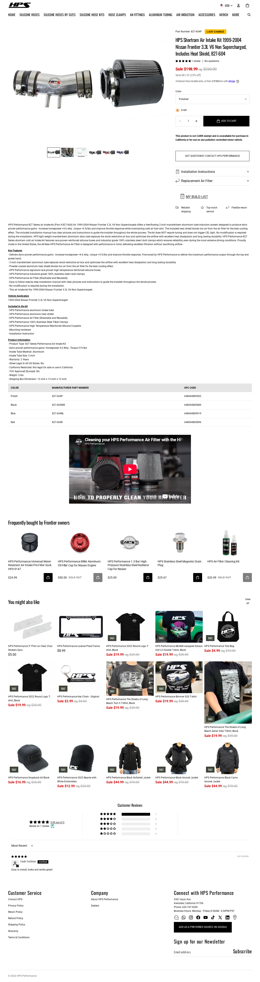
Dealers (95, 905)
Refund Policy (15, 918)
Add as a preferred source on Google (203, 927)
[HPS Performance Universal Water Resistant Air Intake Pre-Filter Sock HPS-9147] (30, 542)
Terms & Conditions (18, 937)
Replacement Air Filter (196, 181)
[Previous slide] (12, 85)
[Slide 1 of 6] (54, 152)
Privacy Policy (16, 905)
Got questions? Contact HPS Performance (212, 156)
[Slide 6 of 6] (123, 152)
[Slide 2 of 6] (67, 152)
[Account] (238, 5)
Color (178, 91)
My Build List (197, 197)
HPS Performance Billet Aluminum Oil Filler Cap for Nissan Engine (79, 563)
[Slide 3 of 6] (81, 152)
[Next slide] (163, 85)
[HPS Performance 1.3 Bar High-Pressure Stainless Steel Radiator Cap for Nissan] (130, 542)
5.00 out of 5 (57, 822)
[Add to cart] (48, 577)
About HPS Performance (104, 899)
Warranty (13, 931)
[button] (184, 61)
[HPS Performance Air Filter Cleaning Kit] (229, 542)
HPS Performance (27, 975)
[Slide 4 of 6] (95, 152)
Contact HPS (15, 899)
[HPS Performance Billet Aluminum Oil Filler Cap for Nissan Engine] (80, 542)
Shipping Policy (16, 924)
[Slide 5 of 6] (109, 152)
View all (247, 601)
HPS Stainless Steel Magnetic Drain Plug (180, 563)
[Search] (249, 14)
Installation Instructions (198, 172)
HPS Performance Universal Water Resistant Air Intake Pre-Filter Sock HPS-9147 (29, 565)
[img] (19, 856)
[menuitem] (235, 14)
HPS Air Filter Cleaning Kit (223, 561)
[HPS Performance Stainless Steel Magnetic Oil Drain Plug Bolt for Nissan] (180, 542)
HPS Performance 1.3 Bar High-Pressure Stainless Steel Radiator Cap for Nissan (128, 565)
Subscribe (242, 951)
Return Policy (15, 912)
